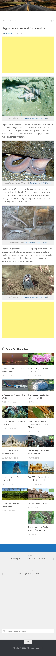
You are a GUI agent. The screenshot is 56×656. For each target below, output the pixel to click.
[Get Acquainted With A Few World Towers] (15, 359)
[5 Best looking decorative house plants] (41, 359)
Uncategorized (9, 21)
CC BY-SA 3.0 (44, 183)
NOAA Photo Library (29, 118)
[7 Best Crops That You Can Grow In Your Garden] (41, 517)
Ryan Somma (28, 243)
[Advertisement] (28, 55)
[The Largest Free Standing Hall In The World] (41, 385)
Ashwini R (8, 33)
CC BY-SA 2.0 (40, 243)
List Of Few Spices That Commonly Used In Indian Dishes (38, 424)
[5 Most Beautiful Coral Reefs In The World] (15, 412)
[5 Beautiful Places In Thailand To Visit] (15, 441)
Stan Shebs (33, 183)
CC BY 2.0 (42, 118)
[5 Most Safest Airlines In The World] (15, 385)
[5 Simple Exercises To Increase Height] (15, 467)
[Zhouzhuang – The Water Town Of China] (41, 441)
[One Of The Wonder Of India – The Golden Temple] (41, 467)
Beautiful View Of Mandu (38, 503)
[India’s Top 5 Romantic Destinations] (15, 494)
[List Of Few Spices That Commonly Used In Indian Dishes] (41, 412)
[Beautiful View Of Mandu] (41, 494)
